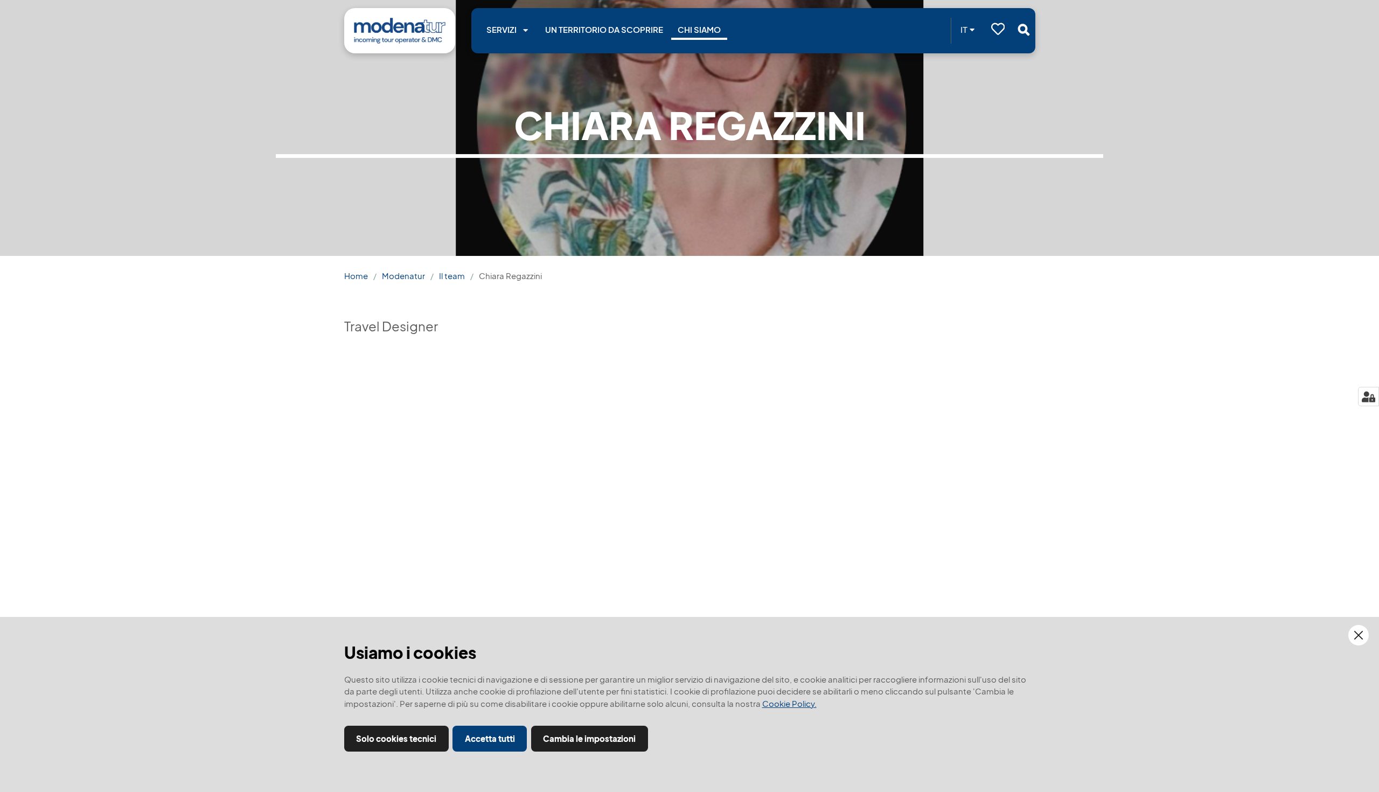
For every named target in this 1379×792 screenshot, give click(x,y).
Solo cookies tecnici (396, 739)
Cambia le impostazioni (589, 739)
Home (356, 276)
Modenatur (403, 276)
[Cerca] (1023, 29)
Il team (452, 276)
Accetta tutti (490, 739)
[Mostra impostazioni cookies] (1368, 396)
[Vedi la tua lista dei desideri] (998, 30)
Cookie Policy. (789, 703)
